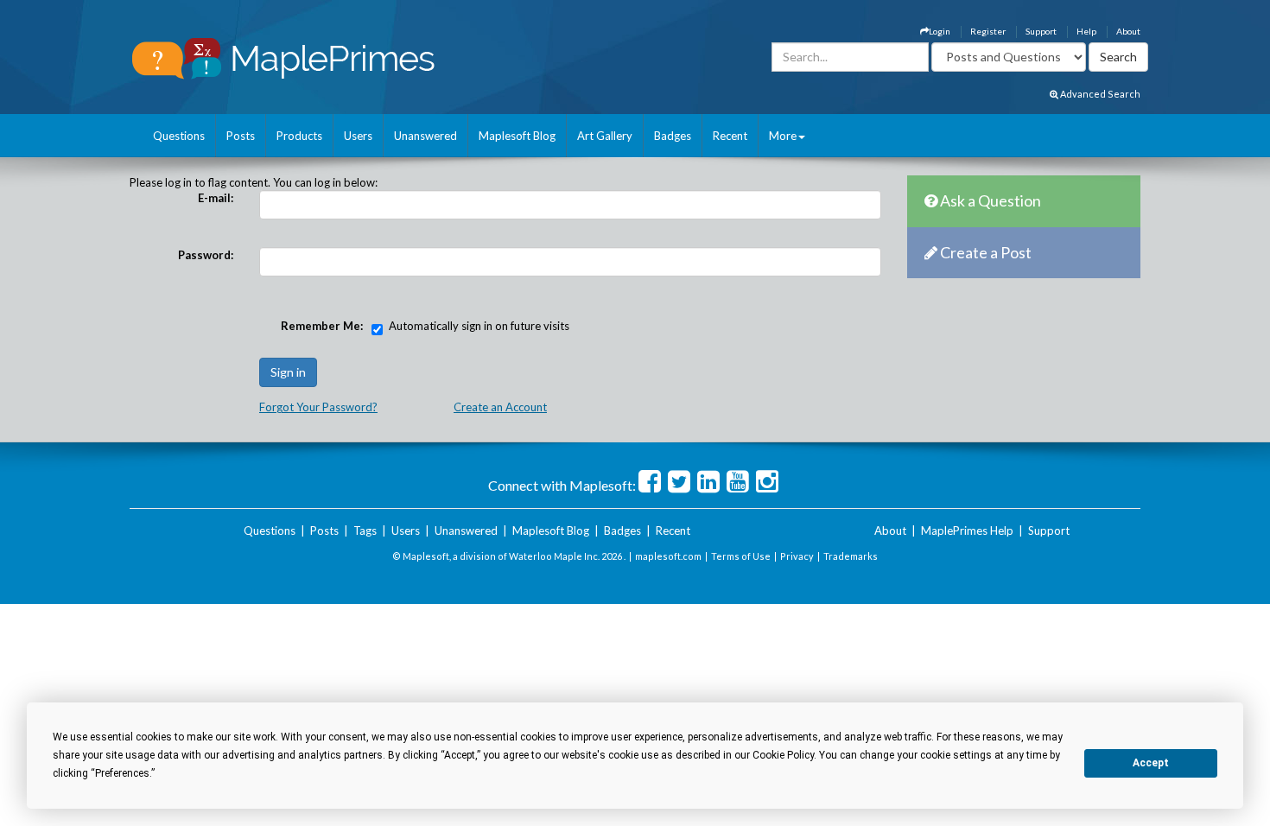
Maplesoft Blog (517, 136)
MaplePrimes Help (967, 530)
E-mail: (215, 198)
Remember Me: (322, 326)
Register (988, 31)
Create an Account (500, 407)
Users (358, 136)
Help (1086, 31)
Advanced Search (1099, 93)
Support (1041, 31)
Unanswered (425, 136)
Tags (365, 530)
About (1128, 31)
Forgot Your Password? (318, 407)
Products (299, 136)
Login (939, 31)
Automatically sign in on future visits (479, 326)
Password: (205, 255)
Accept (1151, 763)
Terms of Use (741, 556)
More (783, 136)
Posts (240, 136)
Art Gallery (604, 136)
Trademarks (850, 556)
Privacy (797, 556)
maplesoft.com (668, 556)
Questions (179, 136)
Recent (730, 136)
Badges (672, 136)
